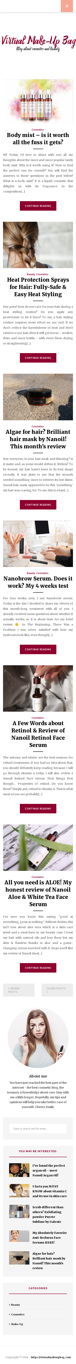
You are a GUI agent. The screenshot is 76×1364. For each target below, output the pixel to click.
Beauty (31, 274)
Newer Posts (14, 990)
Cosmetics (38, 129)
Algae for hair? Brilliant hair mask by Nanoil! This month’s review (38, 439)
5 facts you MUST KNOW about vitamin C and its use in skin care (49, 1191)
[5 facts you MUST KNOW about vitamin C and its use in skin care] (19, 1191)
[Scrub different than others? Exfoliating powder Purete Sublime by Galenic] (19, 1211)
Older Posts (56, 988)
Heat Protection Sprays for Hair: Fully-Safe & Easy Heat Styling (38, 287)
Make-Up (17, 1324)
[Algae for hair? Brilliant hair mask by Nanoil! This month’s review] (19, 1258)
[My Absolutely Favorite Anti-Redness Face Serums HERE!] (19, 1236)
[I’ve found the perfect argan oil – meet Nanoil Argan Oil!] (19, 1170)
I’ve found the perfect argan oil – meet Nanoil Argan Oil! (48, 1170)
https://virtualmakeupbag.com (51, 1357)
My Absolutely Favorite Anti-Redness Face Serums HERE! (49, 1237)
